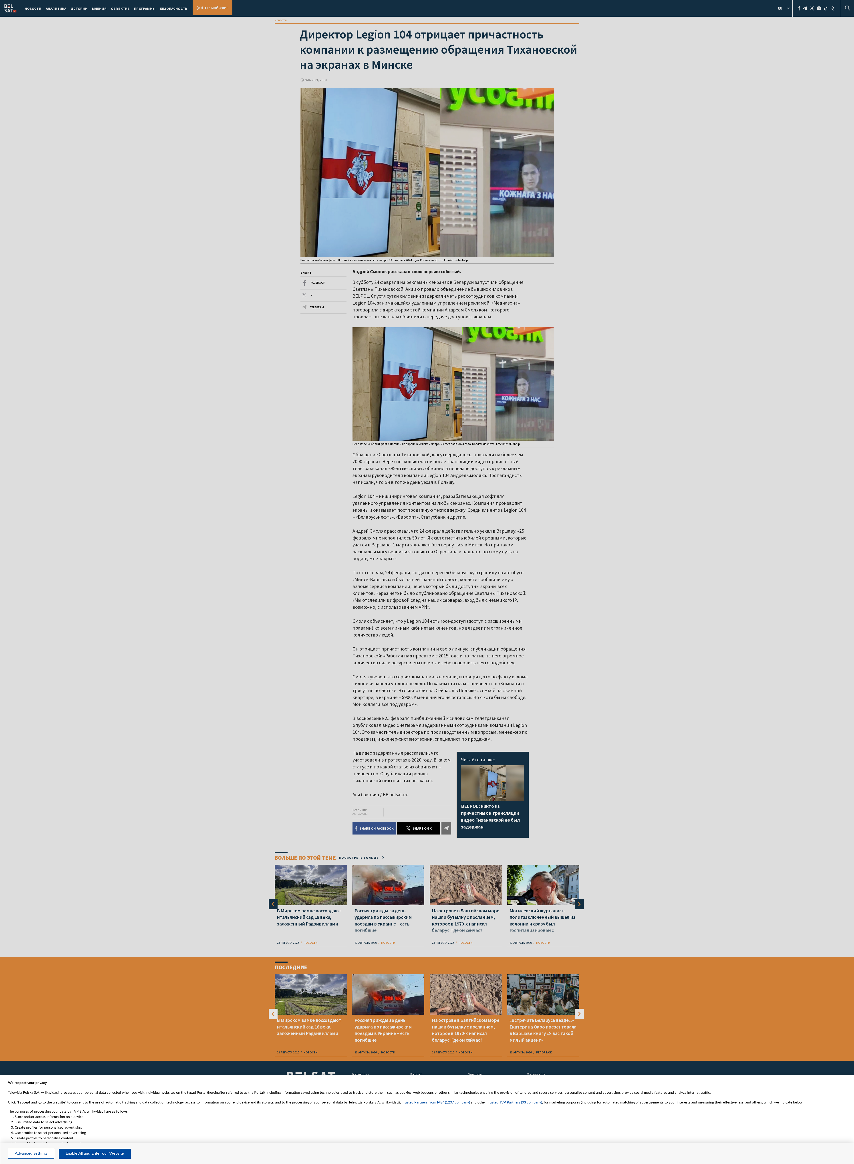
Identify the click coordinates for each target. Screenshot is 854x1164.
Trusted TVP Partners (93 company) (514, 1102)
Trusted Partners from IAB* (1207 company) (436, 1102)
